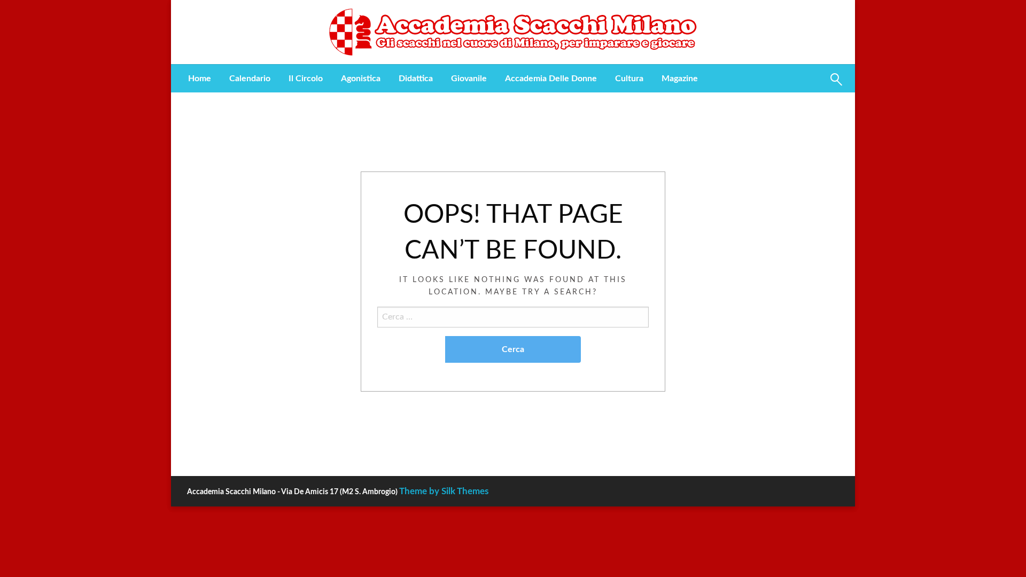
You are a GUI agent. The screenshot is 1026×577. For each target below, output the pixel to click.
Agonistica (360, 78)
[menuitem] (199, 78)
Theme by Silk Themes (443, 491)
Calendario (249, 78)
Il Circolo (306, 78)
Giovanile (469, 78)
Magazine (680, 78)
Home (199, 78)
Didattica (416, 78)
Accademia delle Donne (551, 78)
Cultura (629, 78)
